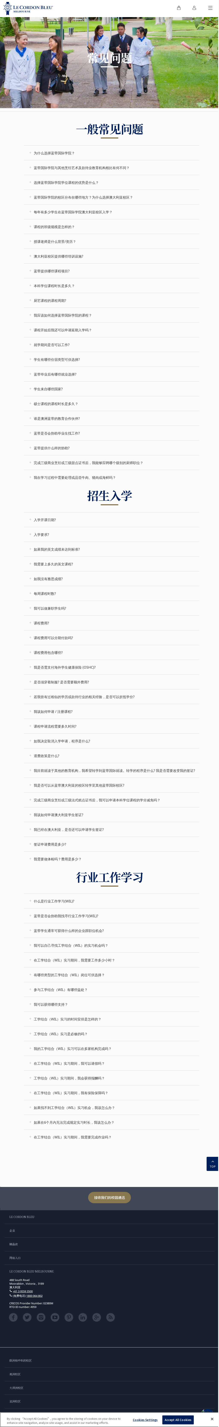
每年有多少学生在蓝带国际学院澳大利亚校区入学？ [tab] (73, 212)
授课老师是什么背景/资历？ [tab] (55, 241)
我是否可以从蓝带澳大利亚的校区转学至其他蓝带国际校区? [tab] (79, 785)
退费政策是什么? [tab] (46, 755)
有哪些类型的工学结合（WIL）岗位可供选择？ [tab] (69, 975)
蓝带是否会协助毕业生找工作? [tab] (57, 433)
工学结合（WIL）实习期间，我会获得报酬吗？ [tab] (69, 1078)
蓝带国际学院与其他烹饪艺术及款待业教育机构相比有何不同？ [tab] (82, 167)
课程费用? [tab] (41, 623)
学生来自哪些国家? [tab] (48, 389)
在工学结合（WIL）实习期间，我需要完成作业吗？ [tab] (73, 1137)
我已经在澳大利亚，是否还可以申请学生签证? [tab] (69, 829)
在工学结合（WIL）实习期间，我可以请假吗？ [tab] (69, 1063)
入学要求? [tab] (41, 534)
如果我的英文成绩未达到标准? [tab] (57, 549)
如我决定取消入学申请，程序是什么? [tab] (62, 741)
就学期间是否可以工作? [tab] (52, 344)
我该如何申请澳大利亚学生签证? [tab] (58, 814)
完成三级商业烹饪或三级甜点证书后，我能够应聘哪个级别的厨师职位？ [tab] (88, 462)
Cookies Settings (145, 1420)
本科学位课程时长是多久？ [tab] (54, 285)
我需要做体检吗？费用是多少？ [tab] (58, 859)
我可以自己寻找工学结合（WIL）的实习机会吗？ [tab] (71, 945)
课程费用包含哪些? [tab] (48, 652)
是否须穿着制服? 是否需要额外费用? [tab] (61, 682)
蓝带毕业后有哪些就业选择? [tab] (55, 374)
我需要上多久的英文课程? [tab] (53, 564)
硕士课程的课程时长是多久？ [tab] (56, 403)
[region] (109, 1419)
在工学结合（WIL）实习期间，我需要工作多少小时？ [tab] (74, 960)
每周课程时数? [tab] (45, 593)
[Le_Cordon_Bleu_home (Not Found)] (28, 8)
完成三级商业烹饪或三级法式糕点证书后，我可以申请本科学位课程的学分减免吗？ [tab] (97, 800)
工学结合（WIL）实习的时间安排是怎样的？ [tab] (67, 1019)
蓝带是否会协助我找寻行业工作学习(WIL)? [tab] (66, 916)
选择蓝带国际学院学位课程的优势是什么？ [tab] (66, 182)
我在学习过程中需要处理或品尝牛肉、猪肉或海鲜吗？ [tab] (75, 477)
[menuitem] (178, 8)
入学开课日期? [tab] (45, 519)
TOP (213, 1166)
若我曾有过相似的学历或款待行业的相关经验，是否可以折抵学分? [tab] (84, 696)
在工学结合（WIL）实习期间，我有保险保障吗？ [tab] (71, 1093)
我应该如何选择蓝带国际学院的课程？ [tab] (63, 315)
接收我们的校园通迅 (109, 1197)
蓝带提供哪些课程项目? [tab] (52, 271)
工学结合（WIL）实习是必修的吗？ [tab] (61, 1034)
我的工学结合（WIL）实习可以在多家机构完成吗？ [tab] (73, 1048)
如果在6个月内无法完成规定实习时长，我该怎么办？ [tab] (74, 1122)
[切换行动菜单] (210, 8)
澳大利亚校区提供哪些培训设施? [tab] (58, 256)
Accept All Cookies (178, 1420)
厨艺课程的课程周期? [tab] (50, 300)
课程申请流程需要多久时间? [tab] (55, 726)
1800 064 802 (34, 1296)
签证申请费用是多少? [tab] (50, 844)
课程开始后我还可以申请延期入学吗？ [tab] (63, 330)
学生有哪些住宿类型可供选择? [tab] (57, 359)
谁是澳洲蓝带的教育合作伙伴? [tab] (57, 418)
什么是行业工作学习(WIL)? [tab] (54, 901)
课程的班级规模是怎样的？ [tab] (54, 226)
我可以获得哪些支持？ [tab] (51, 1004)
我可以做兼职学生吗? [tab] (50, 608)
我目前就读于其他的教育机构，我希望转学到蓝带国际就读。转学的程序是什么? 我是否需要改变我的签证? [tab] (114, 770)
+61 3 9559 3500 (23, 1291)
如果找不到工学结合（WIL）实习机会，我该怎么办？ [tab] (74, 1107)
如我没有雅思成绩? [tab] (48, 578)
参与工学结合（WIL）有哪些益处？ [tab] (61, 989)
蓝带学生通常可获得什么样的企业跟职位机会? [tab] (69, 930)
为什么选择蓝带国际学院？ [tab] (54, 153)
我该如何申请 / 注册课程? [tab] (53, 711)
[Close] (212, 1419)
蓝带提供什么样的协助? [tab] (52, 448)
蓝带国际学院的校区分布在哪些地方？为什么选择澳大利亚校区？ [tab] (83, 197)
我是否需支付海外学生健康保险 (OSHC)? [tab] (65, 667)
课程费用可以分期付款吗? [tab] (53, 637)
